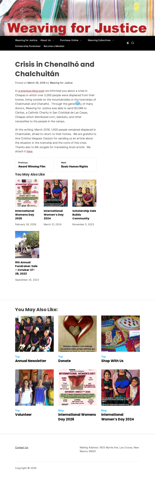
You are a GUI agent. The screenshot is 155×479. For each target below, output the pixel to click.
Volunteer (23, 414)
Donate (64, 361)
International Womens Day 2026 (24, 214)
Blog (61, 410)
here (29, 151)
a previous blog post (31, 90)
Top (17, 356)
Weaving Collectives (99, 40)
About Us (45, 40)
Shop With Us (112, 361)
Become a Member (54, 46)
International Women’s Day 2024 (54, 214)
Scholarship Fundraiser (28, 46)
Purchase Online (69, 40)
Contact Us (21, 447)
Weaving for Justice (26, 40)
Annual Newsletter (30, 361)
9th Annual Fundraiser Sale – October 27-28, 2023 (26, 268)
